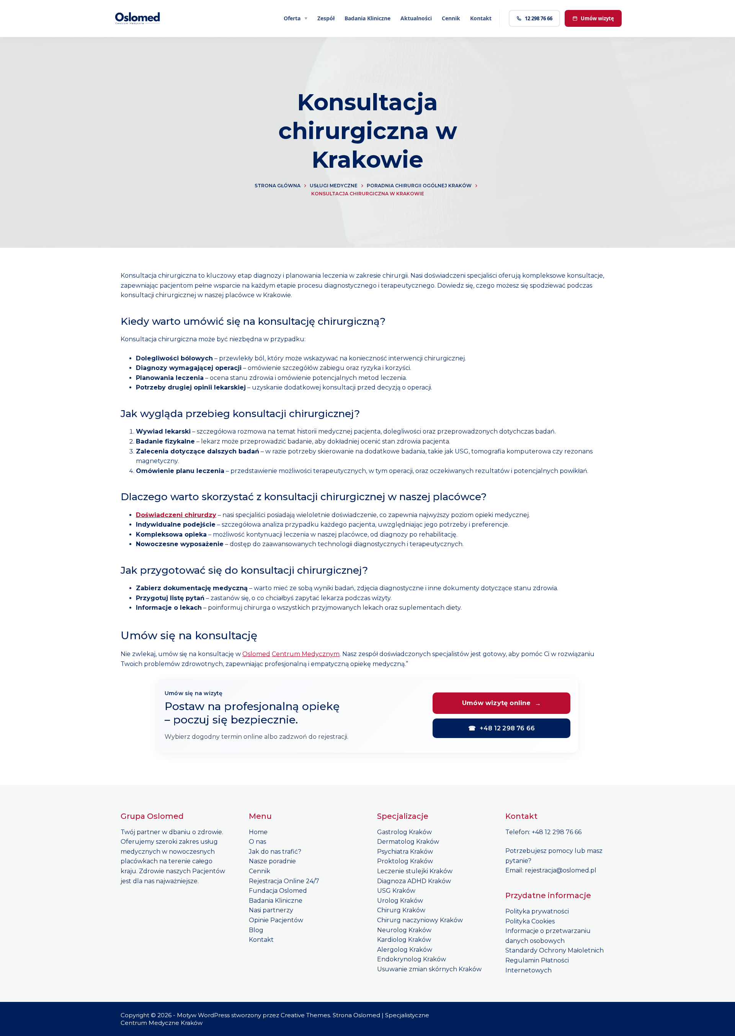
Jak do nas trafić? (275, 851)
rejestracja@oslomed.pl (560, 870)
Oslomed (256, 654)
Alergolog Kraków (404, 949)
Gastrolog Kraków (404, 832)
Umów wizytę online (501, 703)
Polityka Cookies (530, 921)
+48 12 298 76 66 (501, 728)
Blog (256, 930)
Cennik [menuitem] (451, 18)
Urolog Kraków (400, 900)
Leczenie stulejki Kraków (414, 871)
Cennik (259, 871)
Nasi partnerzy (271, 910)
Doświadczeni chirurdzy (176, 515)
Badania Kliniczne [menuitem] (367, 18)
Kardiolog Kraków (404, 939)
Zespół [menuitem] (326, 18)
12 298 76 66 (538, 18)
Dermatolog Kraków (408, 841)
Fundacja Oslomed (278, 890)
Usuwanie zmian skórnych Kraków (429, 969)
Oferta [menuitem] (292, 18)
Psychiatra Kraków (405, 851)
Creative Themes (305, 1015)
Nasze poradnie (272, 861)
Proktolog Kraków (405, 861)
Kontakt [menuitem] (481, 18)
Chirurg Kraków (401, 910)
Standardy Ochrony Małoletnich (554, 950)
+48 (538, 832)
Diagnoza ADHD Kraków (414, 881)
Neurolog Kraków (404, 930)
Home (258, 832)
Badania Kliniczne (275, 900)
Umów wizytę (597, 18)
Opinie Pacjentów (276, 920)
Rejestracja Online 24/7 (284, 881)
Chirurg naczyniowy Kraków (420, 920)
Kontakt (261, 939)
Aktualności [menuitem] (416, 18)
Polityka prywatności (537, 911)
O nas (257, 841)
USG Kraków (396, 890)
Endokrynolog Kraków (411, 959)
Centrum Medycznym (306, 654)
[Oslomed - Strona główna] (137, 18)
